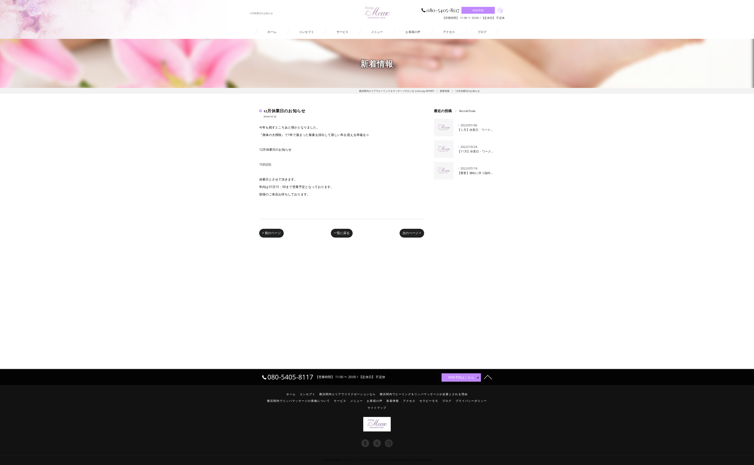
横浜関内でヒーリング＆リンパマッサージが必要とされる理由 (424, 394)
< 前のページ (271, 233)
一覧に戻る (342, 233)
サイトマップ (377, 407)
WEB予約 (478, 10)
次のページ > (412, 233)
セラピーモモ (428, 401)
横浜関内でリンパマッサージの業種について (298, 401)
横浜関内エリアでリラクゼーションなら (347, 394)
